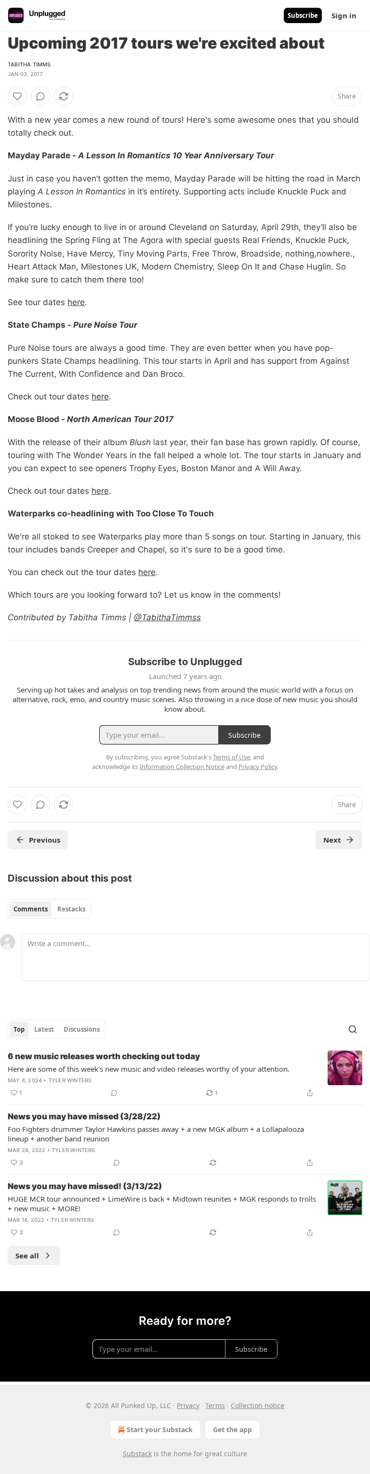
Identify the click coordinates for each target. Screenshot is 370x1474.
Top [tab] (19, 1029)
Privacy (188, 1405)
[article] (185, 1075)
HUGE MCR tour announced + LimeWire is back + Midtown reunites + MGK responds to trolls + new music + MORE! (162, 1203)
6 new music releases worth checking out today (104, 1056)
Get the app (232, 1429)
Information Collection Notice (182, 766)
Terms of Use (231, 757)
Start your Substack (160, 1429)
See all (27, 1255)
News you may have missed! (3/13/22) (85, 1186)
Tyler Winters (70, 1080)
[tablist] (49, 909)
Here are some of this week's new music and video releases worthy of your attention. (149, 1069)
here (76, 302)
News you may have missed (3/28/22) (84, 1116)
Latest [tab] (44, 1029)
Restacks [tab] (71, 909)
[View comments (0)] (40, 96)
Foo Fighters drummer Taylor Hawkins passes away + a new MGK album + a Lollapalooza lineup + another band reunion (156, 1133)
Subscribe (303, 15)
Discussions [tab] (82, 1029)
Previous (44, 840)
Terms (215, 1405)
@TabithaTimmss (167, 617)
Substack (137, 1453)
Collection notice (257, 1405)
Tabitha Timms (29, 64)
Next (332, 840)
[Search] (352, 1029)
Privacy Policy (257, 766)
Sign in (344, 15)
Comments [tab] (30, 909)
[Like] (17, 96)
